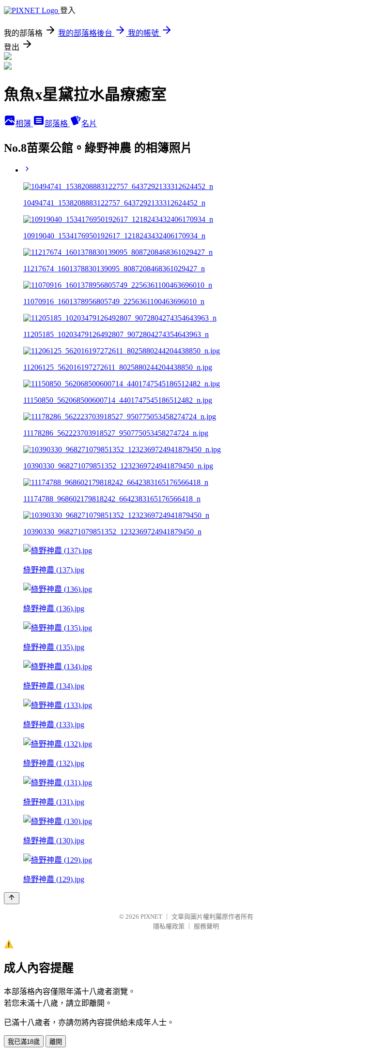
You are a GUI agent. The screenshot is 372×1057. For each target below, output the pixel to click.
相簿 (24, 123)
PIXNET (151, 916)
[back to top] (11, 898)
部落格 (57, 123)
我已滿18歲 (24, 1041)
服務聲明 (206, 926)
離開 (55, 1041)
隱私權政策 (169, 926)
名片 (89, 123)
